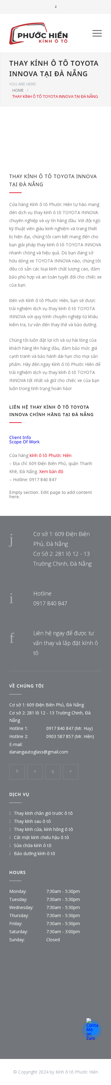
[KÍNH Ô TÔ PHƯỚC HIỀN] (50, 33)
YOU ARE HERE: (23, 84)
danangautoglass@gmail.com (38, 752)
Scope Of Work (24, 442)
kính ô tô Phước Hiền (51, 455)
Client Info (20, 437)
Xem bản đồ (51, 471)
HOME (18, 90)
